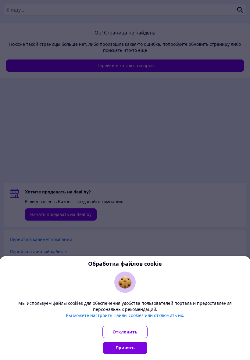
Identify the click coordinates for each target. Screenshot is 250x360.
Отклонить (125, 332)
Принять (125, 348)
